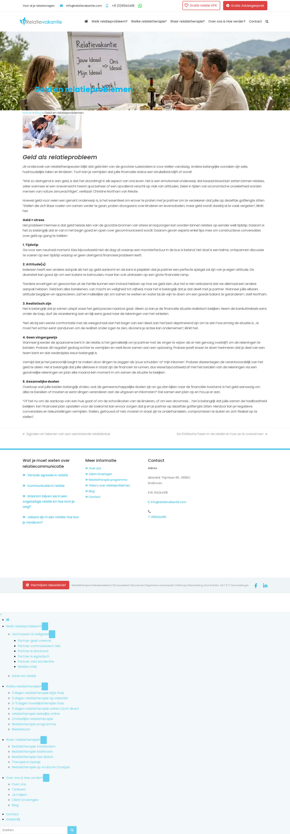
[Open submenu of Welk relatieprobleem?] (45, 626)
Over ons (95, 468)
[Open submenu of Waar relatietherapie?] (43, 740)
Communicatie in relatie (46, 485)
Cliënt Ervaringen (100, 474)
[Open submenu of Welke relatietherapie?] (45, 686)
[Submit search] (72, 830)
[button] (267, 21)
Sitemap (181, 585)
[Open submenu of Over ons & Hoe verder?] (46, 778)
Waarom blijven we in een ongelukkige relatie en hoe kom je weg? (49, 501)
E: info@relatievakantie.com (167, 502)
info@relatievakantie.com (84, 6)
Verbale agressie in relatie (47, 475)
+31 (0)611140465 (123, 6)
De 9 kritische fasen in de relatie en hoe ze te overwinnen (220, 434)
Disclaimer (137, 585)
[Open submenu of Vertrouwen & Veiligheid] (52, 634)
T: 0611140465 (157, 517)
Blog (38, 113)
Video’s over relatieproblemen (109, 485)
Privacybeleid (121, 585)
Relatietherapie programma (108, 480)
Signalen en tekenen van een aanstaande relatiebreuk (68, 434)
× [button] (1, 614)
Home (27, 113)
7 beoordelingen (239, 585)
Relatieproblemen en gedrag (77, 109)
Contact (94, 497)
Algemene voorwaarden (160, 585)
